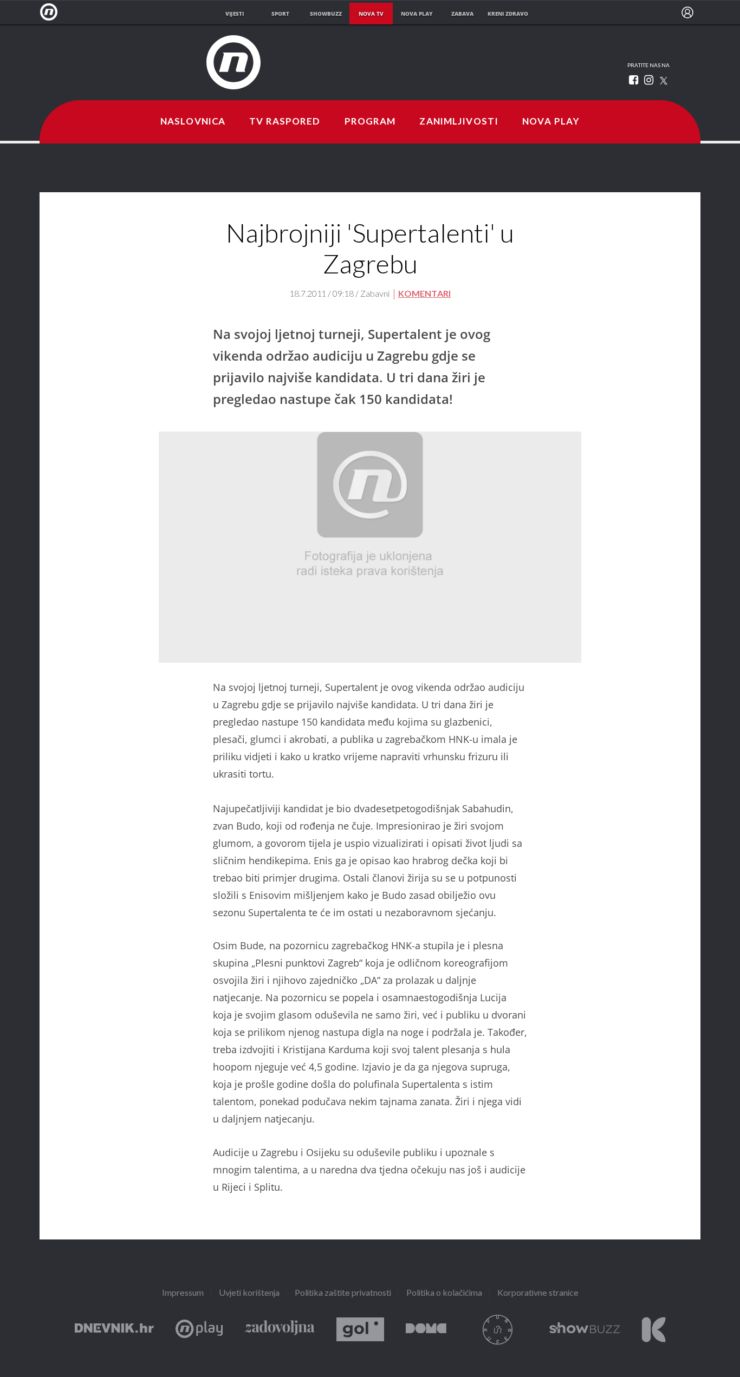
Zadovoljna (279, 1330)
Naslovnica (192, 121)
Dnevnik (114, 1330)
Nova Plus (199, 1330)
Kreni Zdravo (653, 1330)
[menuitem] (687, 12)
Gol (360, 1330)
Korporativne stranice (538, 1293)
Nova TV (52, 12)
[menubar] (687, 12)
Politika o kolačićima (444, 1293)
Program (370, 121)
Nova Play (551, 121)
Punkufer (498, 1330)
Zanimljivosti (458, 121)
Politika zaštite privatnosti (343, 1293)
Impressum (183, 1293)
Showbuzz (584, 1330)
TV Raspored (284, 121)
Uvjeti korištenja (249, 1293)
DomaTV (426, 1330)
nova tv (371, 13)
